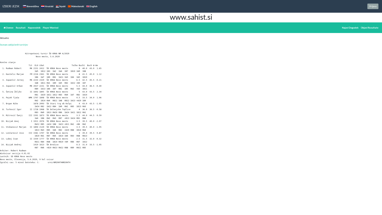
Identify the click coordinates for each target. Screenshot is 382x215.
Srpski (62, 6)
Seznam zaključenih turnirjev (14, 44)
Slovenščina (32, 6)
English (93, 6)
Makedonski (77, 6)
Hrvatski (48, 6)
